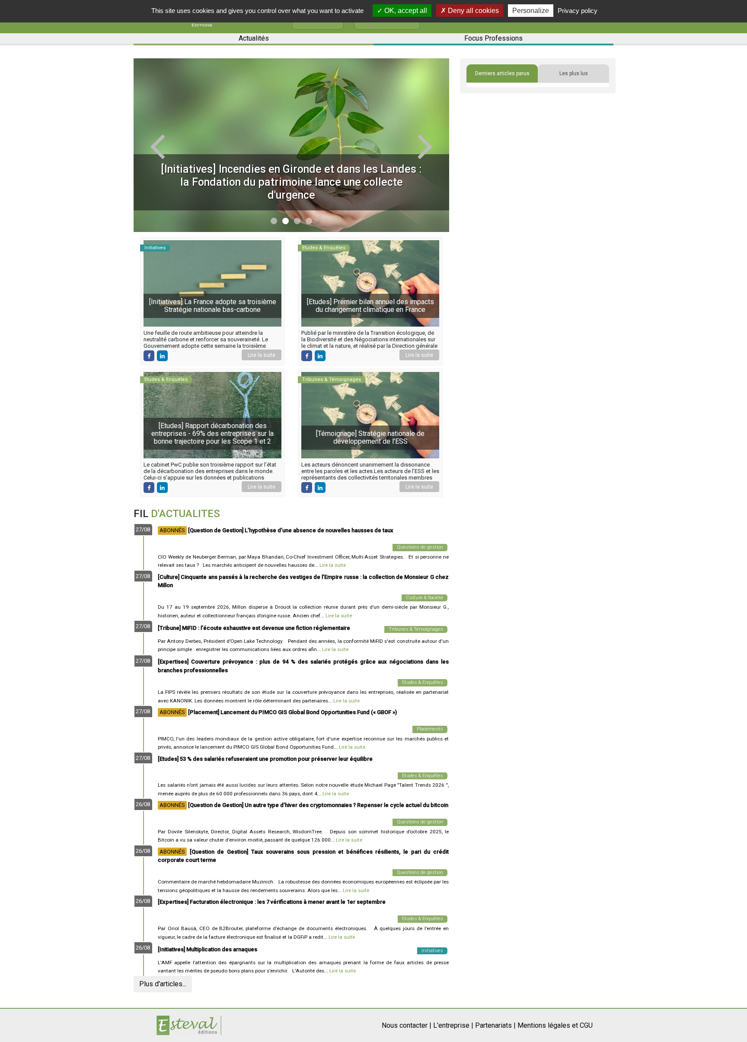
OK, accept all (405, 10)
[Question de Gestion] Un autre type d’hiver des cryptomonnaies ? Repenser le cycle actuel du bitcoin (304, 805)
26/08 (143, 804)
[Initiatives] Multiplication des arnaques (207, 949)
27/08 (143, 529)
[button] (157, 145)
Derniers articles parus (502, 73)
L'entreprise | (453, 1025)
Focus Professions (493, 38)
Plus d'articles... (162, 984)
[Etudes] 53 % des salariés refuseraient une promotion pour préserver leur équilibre (265, 759)
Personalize (530, 10)
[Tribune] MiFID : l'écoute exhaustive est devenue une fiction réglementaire (254, 628)
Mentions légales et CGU (555, 1025)
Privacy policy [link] (577, 10)
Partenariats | (495, 1025)
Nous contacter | (406, 1025)
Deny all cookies (472, 10)
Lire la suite (261, 355)
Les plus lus (573, 73)
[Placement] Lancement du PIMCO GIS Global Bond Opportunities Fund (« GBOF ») (278, 712)
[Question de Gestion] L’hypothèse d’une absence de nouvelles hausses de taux (276, 530)
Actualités (254, 38)
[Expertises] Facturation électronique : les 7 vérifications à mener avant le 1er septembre (272, 902)
